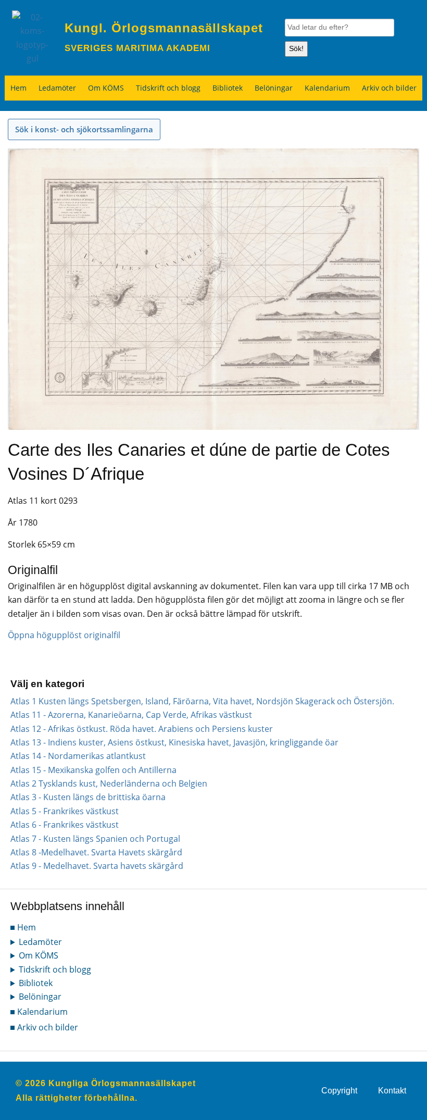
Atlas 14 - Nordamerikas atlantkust (78, 756)
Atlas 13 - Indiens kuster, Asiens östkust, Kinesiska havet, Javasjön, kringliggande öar (174, 742)
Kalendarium (327, 88)
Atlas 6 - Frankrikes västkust (64, 824)
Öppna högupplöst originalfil (64, 635)
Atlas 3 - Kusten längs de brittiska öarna (88, 797)
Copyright (339, 1090)
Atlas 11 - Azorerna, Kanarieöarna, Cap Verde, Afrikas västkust (131, 714)
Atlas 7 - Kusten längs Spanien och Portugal (95, 838)
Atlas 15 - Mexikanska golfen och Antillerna (93, 770)
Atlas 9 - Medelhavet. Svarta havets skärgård (96, 866)
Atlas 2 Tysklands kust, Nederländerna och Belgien (108, 783)
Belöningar (274, 88)
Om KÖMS (106, 88)
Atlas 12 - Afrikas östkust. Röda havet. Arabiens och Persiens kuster (141, 729)
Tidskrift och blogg (168, 88)
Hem (18, 88)
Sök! (296, 48)
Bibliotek (227, 88)
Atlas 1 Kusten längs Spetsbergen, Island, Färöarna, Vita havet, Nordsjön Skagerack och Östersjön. (202, 701)
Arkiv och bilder (389, 88)
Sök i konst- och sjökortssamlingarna (84, 129)
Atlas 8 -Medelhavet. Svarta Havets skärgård (96, 852)
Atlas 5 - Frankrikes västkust (64, 811)
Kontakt (392, 1090)
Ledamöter (57, 88)
